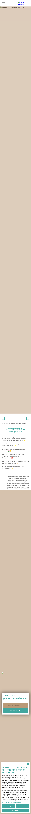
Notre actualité (10, 422)
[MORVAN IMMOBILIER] (23, 3)
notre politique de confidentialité (11, 802)
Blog (3, 422)
